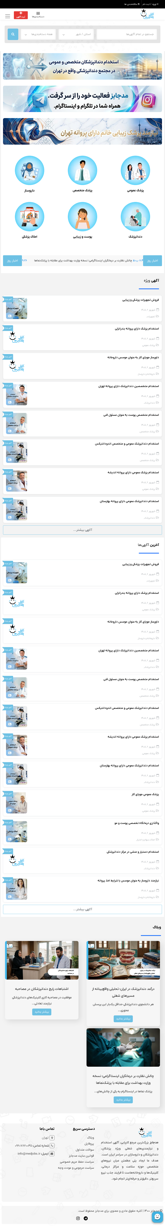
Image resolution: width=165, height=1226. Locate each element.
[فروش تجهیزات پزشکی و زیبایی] (16, 308)
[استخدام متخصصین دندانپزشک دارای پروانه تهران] (16, 395)
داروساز (29, 191)
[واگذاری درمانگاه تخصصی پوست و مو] (16, 832)
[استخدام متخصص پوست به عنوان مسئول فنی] (16, 423)
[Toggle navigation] (7, 16)
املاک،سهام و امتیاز (146, 839)
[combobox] (76, 34)
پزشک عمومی (135, 190)
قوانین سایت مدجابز (81, 1156)
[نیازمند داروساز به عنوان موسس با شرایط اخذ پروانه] (16, 889)
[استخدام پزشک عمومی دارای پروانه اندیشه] (16, 481)
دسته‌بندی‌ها (38, 16)
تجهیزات (151, 316)
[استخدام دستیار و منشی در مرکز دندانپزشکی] (16, 860)
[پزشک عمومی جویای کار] (16, 803)
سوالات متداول (85, 1150)
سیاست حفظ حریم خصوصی (77, 1162)
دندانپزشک (135, 237)
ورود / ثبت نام (150, 4)
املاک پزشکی (29, 237)
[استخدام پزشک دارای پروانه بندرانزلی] (16, 337)
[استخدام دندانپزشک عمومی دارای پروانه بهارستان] (16, 510)
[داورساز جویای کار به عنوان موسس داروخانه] (16, 366)
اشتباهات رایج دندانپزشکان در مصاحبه (41, 989)
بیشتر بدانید (123, 1019)
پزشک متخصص (82, 190)
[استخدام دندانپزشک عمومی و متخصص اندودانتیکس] (16, 452)
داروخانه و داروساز (146, 374)
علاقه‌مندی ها (131, 4)
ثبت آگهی (20, 16)
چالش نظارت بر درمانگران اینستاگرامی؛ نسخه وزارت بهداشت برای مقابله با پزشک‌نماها (60, 260)
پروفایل (89, 1144)
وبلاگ (90, 1138)
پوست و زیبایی (82, 237)
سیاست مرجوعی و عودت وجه (76, 1168)
